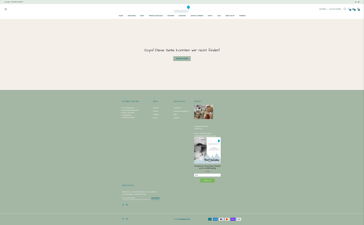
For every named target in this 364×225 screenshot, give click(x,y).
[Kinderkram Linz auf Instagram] (358, 2)
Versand (155, 114)
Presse (155, 118)
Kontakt (155, 111)
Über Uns (156, 108)
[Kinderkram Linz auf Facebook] (355, 2)
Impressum (177, 108)
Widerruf (176, 118)
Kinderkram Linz (184, 219)
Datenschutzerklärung (181, 111)
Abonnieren (155, 198)
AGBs (175, 114)
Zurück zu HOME (182, 59)
